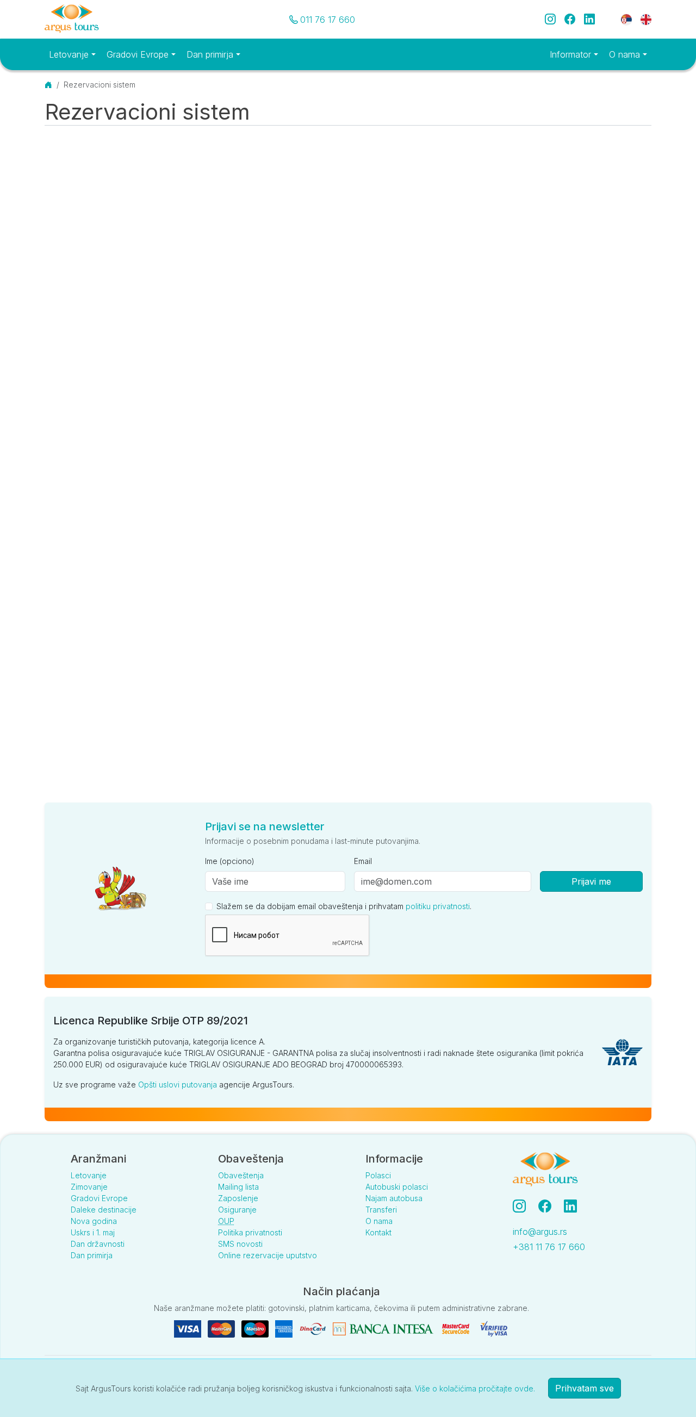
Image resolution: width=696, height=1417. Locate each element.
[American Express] (285, 1328)
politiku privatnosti (438, 906)
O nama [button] (626, 54)
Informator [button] (572, 54)
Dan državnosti (98, 1243)
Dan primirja (92, 1255)
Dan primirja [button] (211, 54)
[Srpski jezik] (626, 19)
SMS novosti (240, 1243)
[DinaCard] (314, 1328)
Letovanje (89, 1175)
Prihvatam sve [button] (584, 1388)
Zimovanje (89, 1186)
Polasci (378, 1175)
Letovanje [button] (70, 54)
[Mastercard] (222, 1328)
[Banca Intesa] (384, 1328)
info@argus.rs (540, 1231)
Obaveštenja (241, 1175)
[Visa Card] (189, 1328)
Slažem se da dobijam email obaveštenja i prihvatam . (343, 906)
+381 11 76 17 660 (549, 1246)
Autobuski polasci (396, 1186)
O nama (379, 1221)
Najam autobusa (393, 1198)
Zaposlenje (238, 1198)
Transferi (381, 1209)
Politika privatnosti (250, 1232)
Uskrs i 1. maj (93, 1232)
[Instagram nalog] (524, 1206)
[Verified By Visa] (494, 1328)
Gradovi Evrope (99, 1198)
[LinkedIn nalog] (571, 1206)
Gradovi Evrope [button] (139, 54)
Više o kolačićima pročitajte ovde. (475, 1388)
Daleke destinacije (103, 1209)
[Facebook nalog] (549, 1206)
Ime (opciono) (229, 861)
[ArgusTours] (72, 19)
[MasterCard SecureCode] (457, 1328)
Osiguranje (237, 1209)
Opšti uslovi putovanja (177, 1084)
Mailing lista (238, 1186)
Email (363, 861)
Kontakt (378, 1232)
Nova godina (94, 1221)
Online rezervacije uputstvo (267, 1255)
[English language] (641, 19)
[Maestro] (256, 1328)
